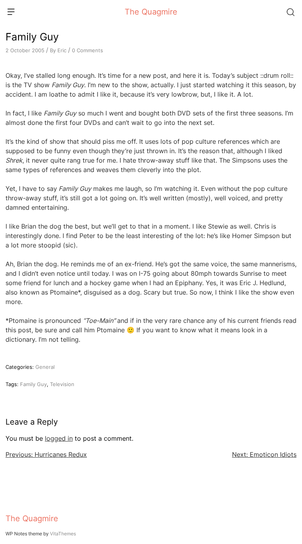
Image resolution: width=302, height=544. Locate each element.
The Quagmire (151, 11)
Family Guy (33, 384)
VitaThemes (63, 534)
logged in (59, 438)
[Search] (290, 11)
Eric (61, 50)
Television (62, 384)
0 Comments (87, 50)
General (45, 367)
